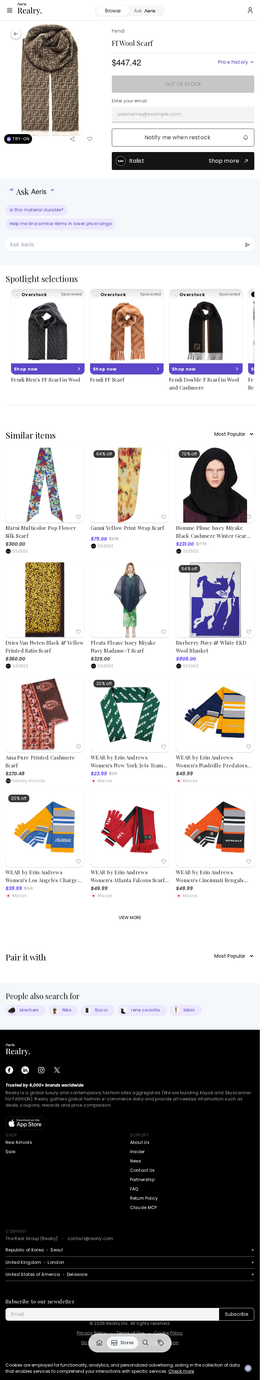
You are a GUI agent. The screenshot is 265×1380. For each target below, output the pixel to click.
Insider (137, 1152)
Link (99, 1343)
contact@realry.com (91, 1238)
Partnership (142, 1179)
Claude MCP (143, 1207)
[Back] (16, 34)
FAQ (134, 1189)
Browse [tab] (113, 10)
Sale (10, 1152)
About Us (140, 1142)
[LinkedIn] (25, 1070)
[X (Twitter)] (57, 1070)
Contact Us (142, 1170)
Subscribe (236, 1314)
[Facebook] (9, 1070)
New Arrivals (19, 1142)
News (135, 1161)
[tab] (147, 11)
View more (130, 917)
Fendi (118, 31)
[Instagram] (41, 1070)
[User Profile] (250, 10)
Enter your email (129, 101)
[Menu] (9, 10)
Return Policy (144, 1198)
